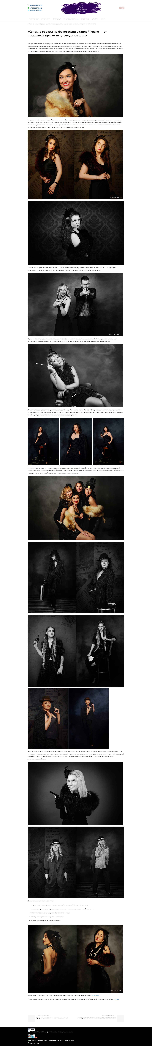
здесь (117, 999)
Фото (36, 1037)
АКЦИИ (104, 19)
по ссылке (95, 995)
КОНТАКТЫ (95, 19)
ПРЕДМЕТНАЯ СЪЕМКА (70, 19)
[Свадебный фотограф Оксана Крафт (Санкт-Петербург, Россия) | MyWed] (51, 1041)
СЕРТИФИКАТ (56, 19)
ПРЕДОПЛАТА (85, 19)
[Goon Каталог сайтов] (31, 1029)
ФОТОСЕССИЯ (33, 19)
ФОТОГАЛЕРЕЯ (45, 19)
